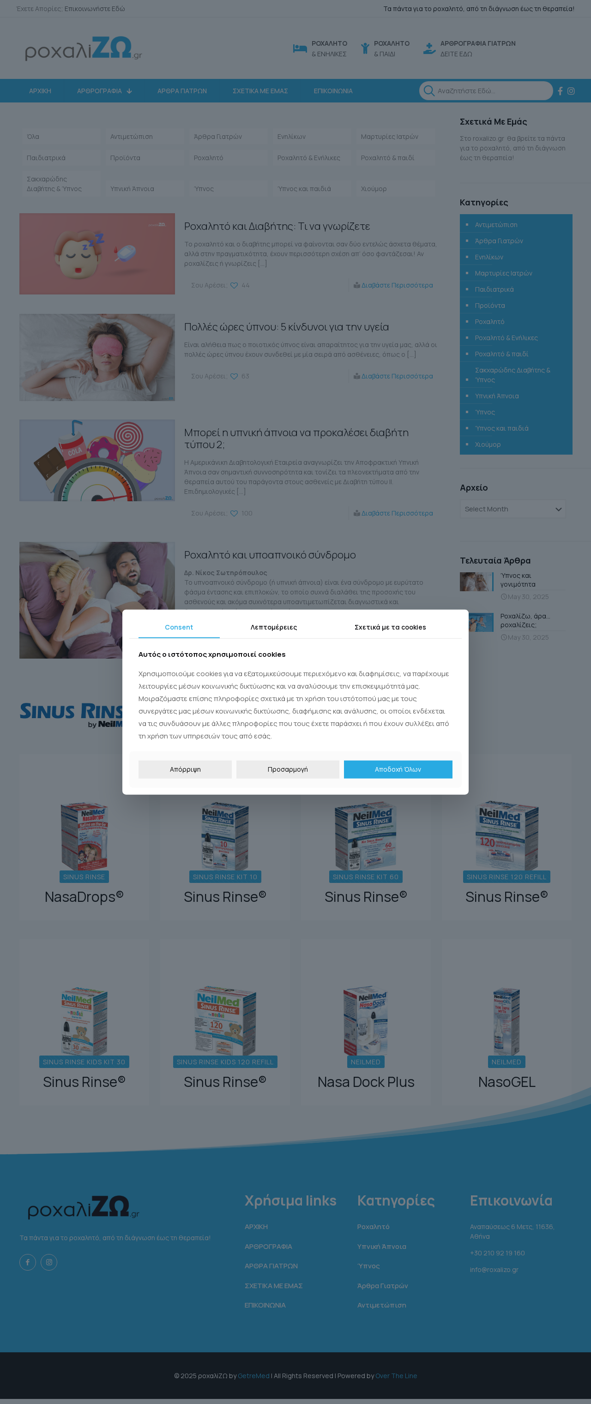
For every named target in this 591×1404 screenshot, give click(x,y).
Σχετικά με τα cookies (390, 627)
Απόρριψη (185, 769)
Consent (179, 627)
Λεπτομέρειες (274, 627)
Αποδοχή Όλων (398, 769)
